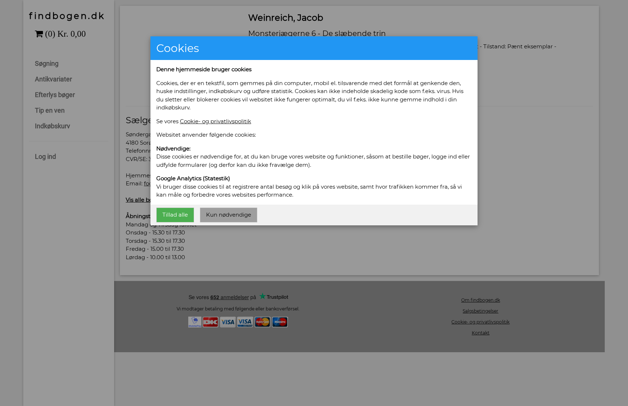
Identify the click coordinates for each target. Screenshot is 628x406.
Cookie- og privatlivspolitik (215, 121)
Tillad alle (175, 214)
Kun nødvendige (228, 214)
